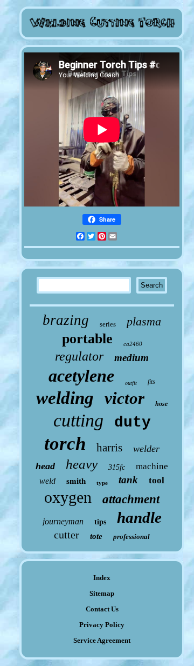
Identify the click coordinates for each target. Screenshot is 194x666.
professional (131, 536)
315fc (116, 467)
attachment (131, 499)
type (102, 482)
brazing (66, 320)
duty (132, 422)
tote (96, 536)
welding (65, 398)
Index (101, 578)
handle (139, 517)
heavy (82, 464)
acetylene (81, 375)
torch (65, 443)
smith (76, 481)
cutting (78, 420)
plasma (144, 321)
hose (161, 404)
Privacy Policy (101, 625)
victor (124, 398)
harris (109, 447)
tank (128, 479)
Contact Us (102, 609)
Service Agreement (101, 640)
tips (100, 522)
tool (156, 480)
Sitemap (101, 593)
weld (47, 480)
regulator (79, 356)
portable (87, 339)
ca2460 (132, 344)
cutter (66, 535)
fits (151, 381)
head (45, 466)
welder (146, 448)
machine (152, 466)
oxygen (68, 497)
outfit (131, 383)
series (108, 324)
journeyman (63, 521)
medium (131, 357)
